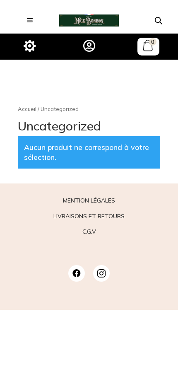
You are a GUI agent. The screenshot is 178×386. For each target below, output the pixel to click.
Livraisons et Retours (89, 216)
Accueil (27, 109)
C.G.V (89, 231)
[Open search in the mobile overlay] (158, 20)
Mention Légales (89, 200)
